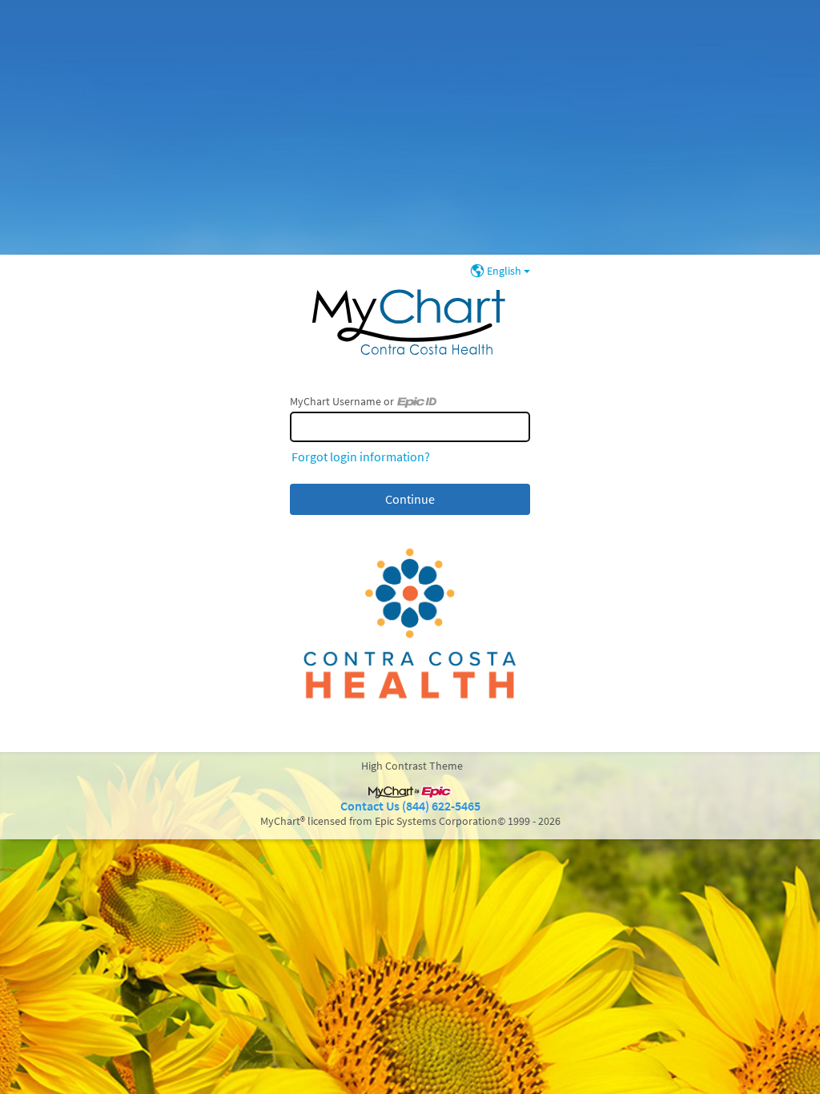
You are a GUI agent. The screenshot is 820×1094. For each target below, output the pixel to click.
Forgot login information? (360, 456)
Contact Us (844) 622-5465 (410, 806)
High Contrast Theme (412, 765)
